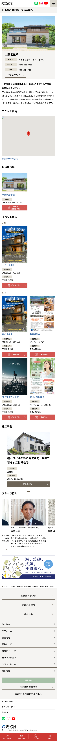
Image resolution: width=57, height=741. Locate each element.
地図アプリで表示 (10, 159)
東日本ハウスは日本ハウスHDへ (28, 693)
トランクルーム (9, 664)
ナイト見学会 (8, 265)
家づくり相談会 (37, 397)
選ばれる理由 (28, 605)
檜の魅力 (28, 614)
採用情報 (28, 680)
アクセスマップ (14, 75)
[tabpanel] (28, 459)
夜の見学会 (7, 334)
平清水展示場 (8, 194)
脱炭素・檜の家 (28, 595)
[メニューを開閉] (53, 3)
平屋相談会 (35, 334)
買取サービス (8, 644)
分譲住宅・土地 (9, 650)
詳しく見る (27, 484)
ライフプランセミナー (12, 397)
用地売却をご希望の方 (28, 687)
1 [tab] (28, 491)
